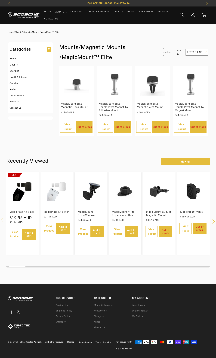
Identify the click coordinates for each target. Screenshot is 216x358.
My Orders (137, 316)
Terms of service (103, 342)
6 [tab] (93, 268)
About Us (14, 101)
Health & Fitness (18, 77)
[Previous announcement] (9, 3)
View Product (67, 127)
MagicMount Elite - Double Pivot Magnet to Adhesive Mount (113, 107)
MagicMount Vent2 (191, 211)
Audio (12, 89)
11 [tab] (176, 268)
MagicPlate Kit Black (21, 211)
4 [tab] (60, 268)
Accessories (100, 311)
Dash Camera (16, 95)
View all (185, 161)
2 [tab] (27, 268)
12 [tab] (192, 268)
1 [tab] (10, 268)
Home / (11, 32)
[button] (61, 12)
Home (12, 58)
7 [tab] (109, 268)
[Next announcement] (207, 3)
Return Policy (63, 316)
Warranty (61, 322)
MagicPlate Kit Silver (56, 211)
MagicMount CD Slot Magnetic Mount (158, 213)
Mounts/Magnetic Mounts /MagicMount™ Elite (37, 32)
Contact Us (15, 108)
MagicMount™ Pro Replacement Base (123, 213)
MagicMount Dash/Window (86, 213)
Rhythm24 (99, 327)
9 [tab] (142, 268)
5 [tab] (76, 268)
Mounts (13, 64)
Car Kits (13, 83)
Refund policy (85, 342)
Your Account (139, 305)
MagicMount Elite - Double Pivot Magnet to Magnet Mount (189, 107)
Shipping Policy (64, 311)
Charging (14, 71)
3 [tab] (43, 268)
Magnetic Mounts (103, 305)
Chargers (99, 316)
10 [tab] (159, 268)
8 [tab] (126, 268)
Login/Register (140, 311)
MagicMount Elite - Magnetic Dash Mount (74, 105)
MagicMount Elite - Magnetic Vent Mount (150, 105)
